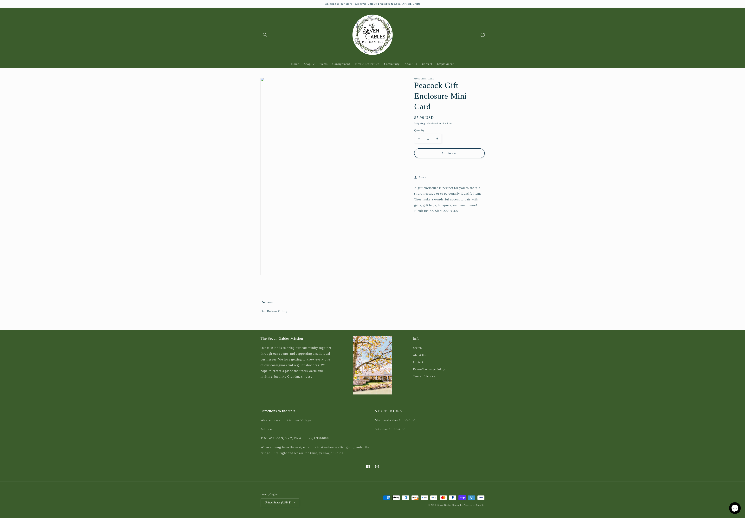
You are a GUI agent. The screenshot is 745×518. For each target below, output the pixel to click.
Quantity (419, 130)
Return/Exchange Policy (429, 369)
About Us (419, 355)
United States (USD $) (278, 502)
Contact (418, 362)
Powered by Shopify (473, 505)
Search (417, 347)
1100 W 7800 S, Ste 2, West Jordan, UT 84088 (295, 438)
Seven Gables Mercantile (450, 505)
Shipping (419, 123)
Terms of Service (424, 376)
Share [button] (422, 177)
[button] (265, 34)
